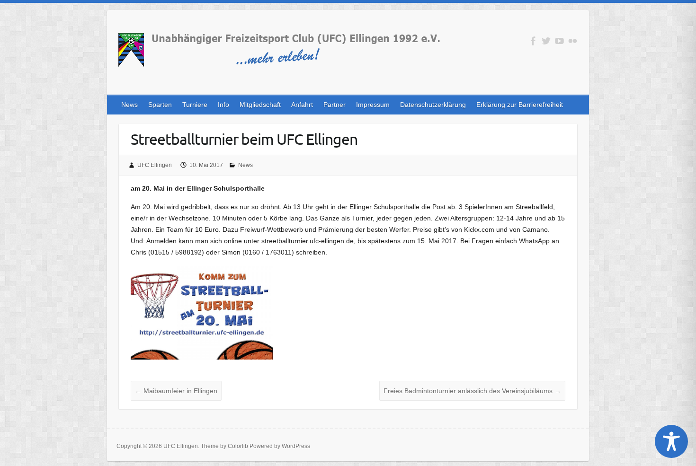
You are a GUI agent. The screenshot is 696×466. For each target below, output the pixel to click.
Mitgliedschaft (260, 104)
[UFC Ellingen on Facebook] (532, 41)
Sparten (160, 104)
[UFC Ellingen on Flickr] (572, 41)
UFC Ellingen (154, 165)
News (129, 104)
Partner (334, 104)
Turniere (194, 104)
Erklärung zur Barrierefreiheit (519, 104)
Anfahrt (302, 104)
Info (223, 104)
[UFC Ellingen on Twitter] (546, 41)
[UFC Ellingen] (278, 51)
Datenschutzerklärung (433, 104)
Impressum (373, 104)
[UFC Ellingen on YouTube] (559, 41)
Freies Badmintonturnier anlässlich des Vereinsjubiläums (472, 391)
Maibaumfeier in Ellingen (176, 391)
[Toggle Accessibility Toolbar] (671, 441)
